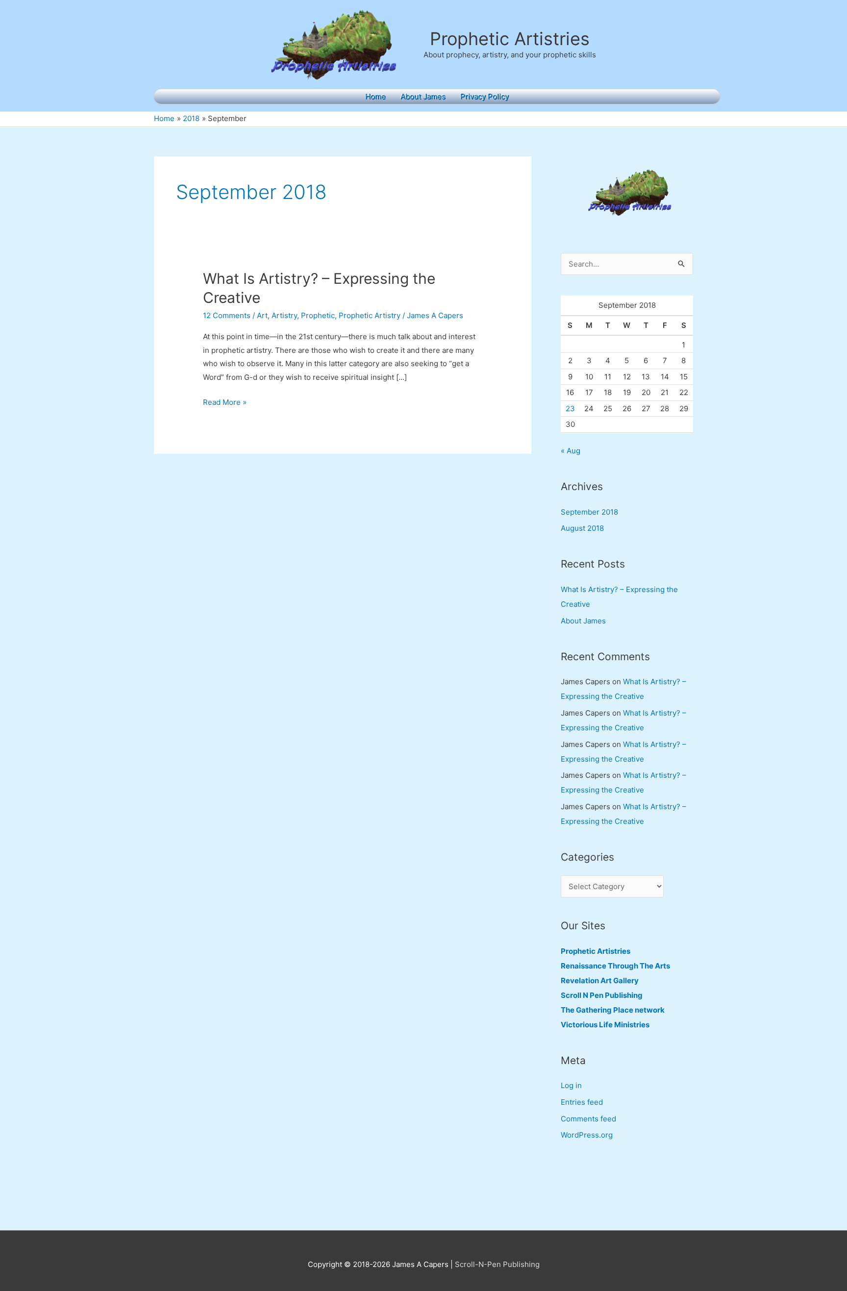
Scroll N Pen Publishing (602, 995)
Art (262, 315)
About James (423, 96)
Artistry (284, 315)
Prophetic (318, 315)
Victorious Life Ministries (605, 1024)
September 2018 (589, 512)
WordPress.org (587, 1135)
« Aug (570, 450)
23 (570, 408)
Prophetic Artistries (510, 39)
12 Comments (226, 315)
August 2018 (582, 528)
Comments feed (588, 1118)
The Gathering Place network (613, 1010)
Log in (571, 1085)
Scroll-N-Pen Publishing (497, 1264)
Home (375, 96)
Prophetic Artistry (369, 315)
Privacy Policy (484, 96)
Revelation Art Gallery (600, 980)
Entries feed (582, 1102)
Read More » (225, 403)
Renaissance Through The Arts (615, 965)
